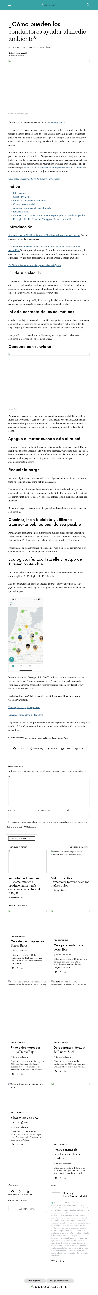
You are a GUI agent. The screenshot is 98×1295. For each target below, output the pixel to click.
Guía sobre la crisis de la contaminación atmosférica (34, 178)
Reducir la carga (21, 211)
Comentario (13, 777)
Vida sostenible (18, 936)
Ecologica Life (58, 122)
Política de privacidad (35, 1281)
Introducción (19, 193)
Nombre (12, 810)
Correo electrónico (45, 810)
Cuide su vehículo (22, 196)
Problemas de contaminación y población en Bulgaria (34, 265)
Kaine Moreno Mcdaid (18, 53)
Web (67, 810)
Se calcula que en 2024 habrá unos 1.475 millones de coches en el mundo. (44, 235)
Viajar (66, 738)
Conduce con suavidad (24, 204)
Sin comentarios (29, 47)
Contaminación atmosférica (38, 738)
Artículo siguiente (79, 847)
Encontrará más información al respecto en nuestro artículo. (53, 167)
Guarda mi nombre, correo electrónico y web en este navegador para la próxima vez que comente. (49, 822)
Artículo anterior (18, 847)
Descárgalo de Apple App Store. (24, 707)
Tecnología (57, 738)
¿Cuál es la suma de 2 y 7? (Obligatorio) (21, 827)
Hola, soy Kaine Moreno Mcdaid (75, 1195)
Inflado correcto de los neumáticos (30, 200)
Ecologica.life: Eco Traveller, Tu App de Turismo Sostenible (42, 219)
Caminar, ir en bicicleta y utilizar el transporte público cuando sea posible (49, 215)
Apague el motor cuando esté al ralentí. (32, 207)
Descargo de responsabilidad (60, 1281)
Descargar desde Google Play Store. (26, 714)
